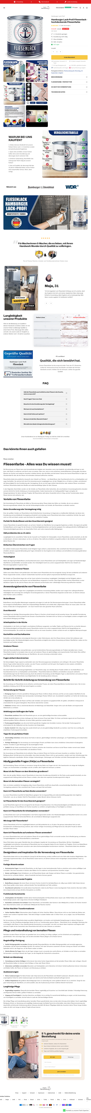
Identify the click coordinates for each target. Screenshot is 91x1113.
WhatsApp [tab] (70, 1057)
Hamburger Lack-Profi (58, 16)
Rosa (25, 1099)
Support (24, 1093)
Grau (64, 1099)
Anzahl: (53, 48)
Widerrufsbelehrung (70, 1093)
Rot (19, 1099)
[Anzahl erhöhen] (60, 51)
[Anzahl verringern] (53, 51)
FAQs (16, 1093)
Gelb (13, 1099)
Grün (38, 1099)
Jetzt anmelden (61, 1071)
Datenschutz (51, 1093)
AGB (59, 1093)
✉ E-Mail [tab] (52, 1057)
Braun (32, 1099)
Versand (32, 1093)
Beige (7, 1099)
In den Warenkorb (69, 57)
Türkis (45, 1099)
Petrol (52, 1099)
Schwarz (80, 1099)
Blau (58, 1099)
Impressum (41, 1093)
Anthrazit (72, 1099)
